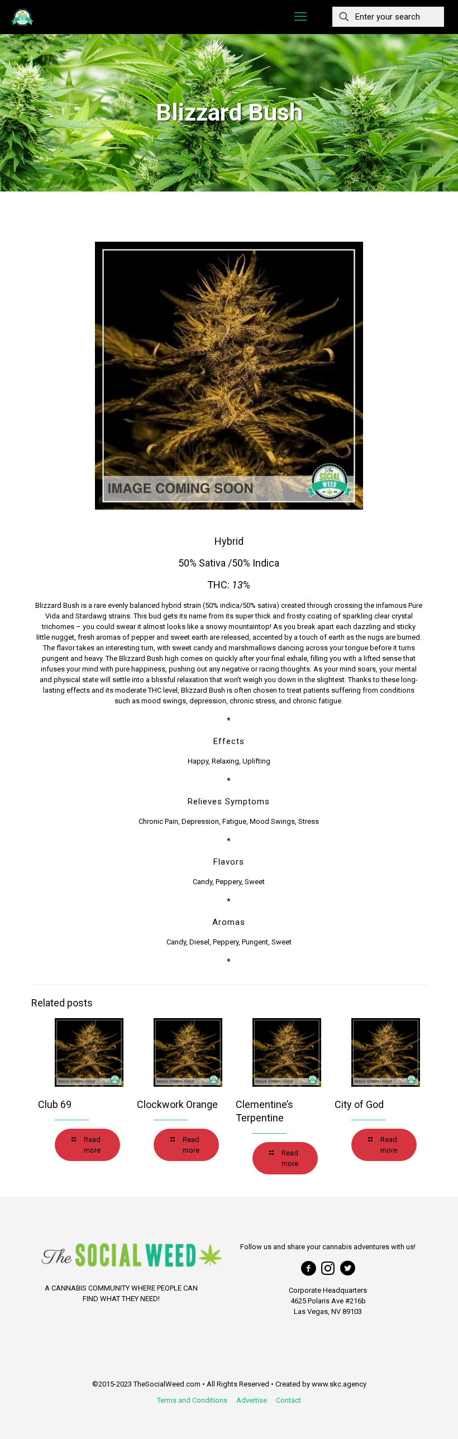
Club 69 (54, 1104)
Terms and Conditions (192, 1400)
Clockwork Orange (177, 1104)
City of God (359, 1104)
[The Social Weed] (22, 16)
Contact (288, 1400)
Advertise (251, 1400)
